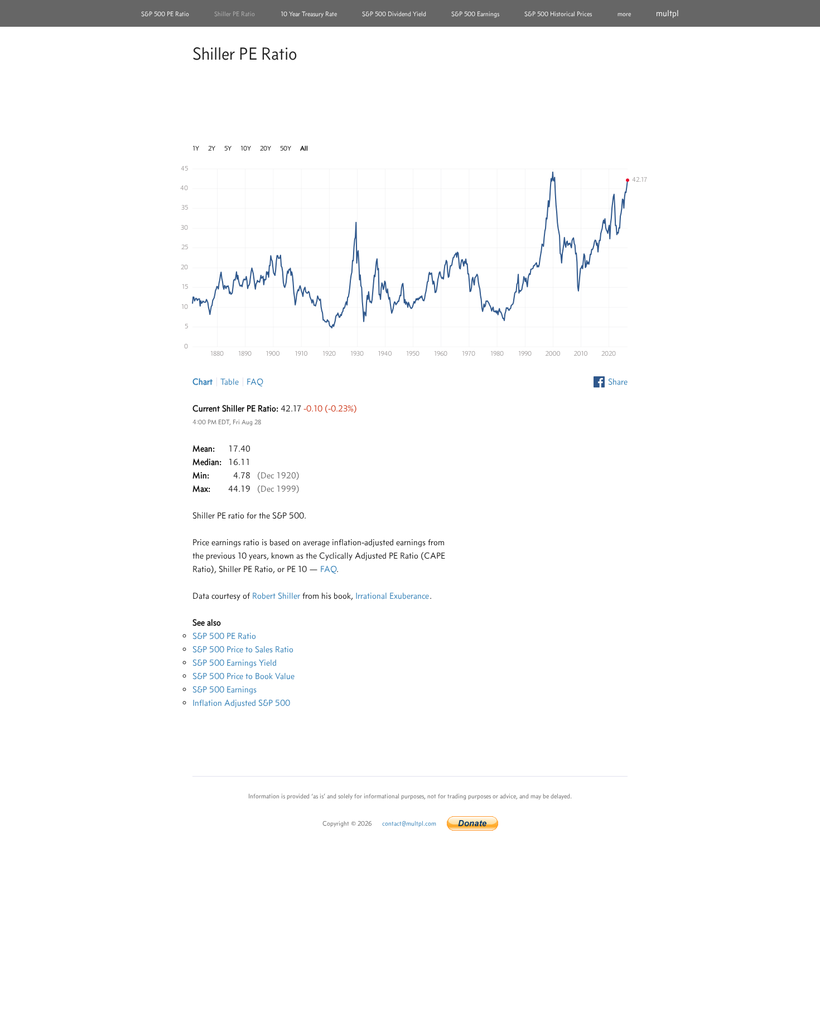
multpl (667, 13)
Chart (202, 381)
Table (229, 381)
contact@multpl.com (409, 823)
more (624, 14)
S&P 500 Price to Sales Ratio (242, 649)
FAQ (255, 381)
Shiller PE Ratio (234, 14)
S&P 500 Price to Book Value (243, 676)
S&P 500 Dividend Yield (394, 14)
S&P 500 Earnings (475, 14)
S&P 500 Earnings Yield (234, 662)
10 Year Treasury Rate (309, 14)
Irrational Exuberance (392, 595)
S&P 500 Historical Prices (558, 14)
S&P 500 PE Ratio (165, 14)
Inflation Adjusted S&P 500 (241, 702)
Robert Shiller (276, 595)
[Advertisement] (410, 105)
